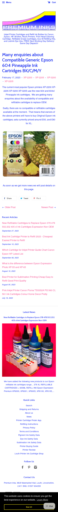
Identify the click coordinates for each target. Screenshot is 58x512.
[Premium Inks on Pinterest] (29, 467)
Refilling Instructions (29, 424)
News (29, 416)
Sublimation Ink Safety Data (29, 442)
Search (29, 405)
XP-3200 (51, 77)
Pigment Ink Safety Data (29, 435)
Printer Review (29, 449)
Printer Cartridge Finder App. (29, 420)
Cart (53, 2)
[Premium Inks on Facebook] (22, 467)
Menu (8, 2)
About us (29, 412)
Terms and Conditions (29, 431)
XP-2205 (39, 77)
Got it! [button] (29, 507)
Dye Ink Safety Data (29, 438)
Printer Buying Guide (29, 446)
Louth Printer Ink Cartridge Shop (29, 453)
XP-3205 (9, 81)
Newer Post (47, 207)
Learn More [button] (42, 500)
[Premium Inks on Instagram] (35, 467)
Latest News (29, 312)
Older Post (10, 207)
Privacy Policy (29, 427)
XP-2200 (28, 77)
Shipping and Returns (29, 409)
